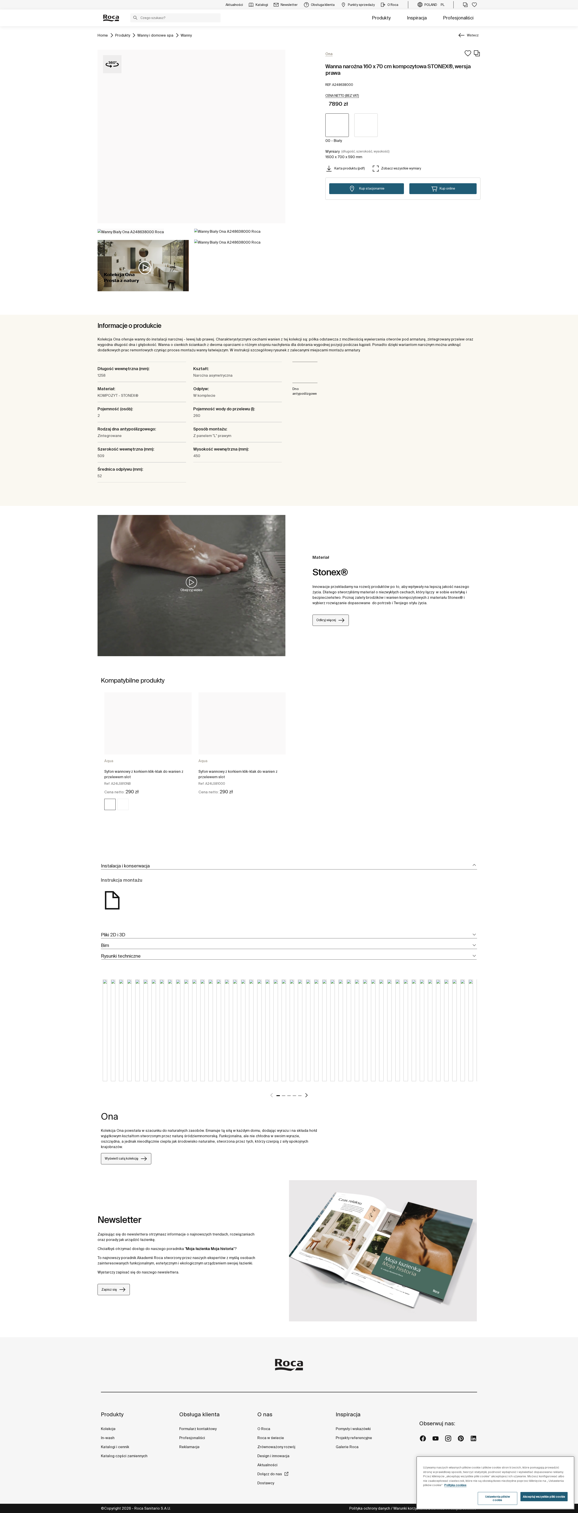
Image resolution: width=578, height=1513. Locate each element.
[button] (135, 18)
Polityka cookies (455, 1485)
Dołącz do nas (269, 1474)
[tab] (289, 865)
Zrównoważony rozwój (276, 1447)
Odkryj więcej (326, 620)
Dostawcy (265, 1483)
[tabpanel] (148, 755)
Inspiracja (417, 17)
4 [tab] (294, 1095)
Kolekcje (108, 1429)
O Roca (263, 1429)
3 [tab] (289, 1095)
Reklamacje (189, 1447)
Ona (109, 1116)
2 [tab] (283, 1095)
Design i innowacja (273, 1456)
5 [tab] (300, 1095)
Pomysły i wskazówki (353, 1429)
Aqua (108, 761)
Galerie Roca (347, 1447)
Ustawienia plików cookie (497, 1498)
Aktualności (267, 1465)
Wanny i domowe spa (155, 35)
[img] (110, 804)
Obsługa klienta (199, 1414)
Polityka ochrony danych (369, 1508)
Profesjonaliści (458, 17)
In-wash (107, 1438)
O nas (264, 1414)
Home (103, 35)
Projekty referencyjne (354, 1438)
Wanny (186, 35)
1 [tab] (278, 1095)
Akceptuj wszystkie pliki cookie (544, 1496)
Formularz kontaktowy (198, 1429)
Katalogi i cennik (115, 1447)
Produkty (381, 17)
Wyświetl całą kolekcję (121, 1158)
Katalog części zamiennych (124, 1456)
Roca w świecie (270, 1438)
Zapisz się (109, 1289)
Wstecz (473, 35)
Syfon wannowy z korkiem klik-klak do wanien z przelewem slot (143, 774)
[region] (495, 1482)
